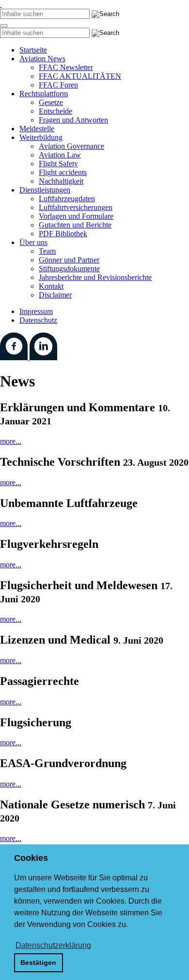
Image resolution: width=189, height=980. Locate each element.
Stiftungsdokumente (69, 268)
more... (10, 441)
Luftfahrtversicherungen (75, 207)
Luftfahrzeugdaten (67, 198)
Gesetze (51, 102)
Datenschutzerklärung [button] (53, 945)
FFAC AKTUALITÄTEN (80, 76)
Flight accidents (63, 172)
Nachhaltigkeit (61, 181)
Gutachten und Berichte (75, 225)
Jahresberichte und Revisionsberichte (95, 277)
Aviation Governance (71, 146)
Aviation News (42, 58)
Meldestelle (36, 128)
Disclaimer (55, 295)
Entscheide (55, 111)
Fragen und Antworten (73, 120)
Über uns (33, 242)
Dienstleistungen (44, 190)
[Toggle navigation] (4, 25)
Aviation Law (60, 155)
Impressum (36, 311)
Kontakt (51, 286)
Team (47, 251)
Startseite (33, 50)
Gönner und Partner (69, 260)
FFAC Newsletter (66, 67)
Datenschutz (38, 320)
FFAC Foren (58, 85)
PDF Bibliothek (63, 233)
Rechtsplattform (43, 93)
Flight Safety (58, 163)
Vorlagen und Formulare (76, 216)
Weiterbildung (41, 137)
